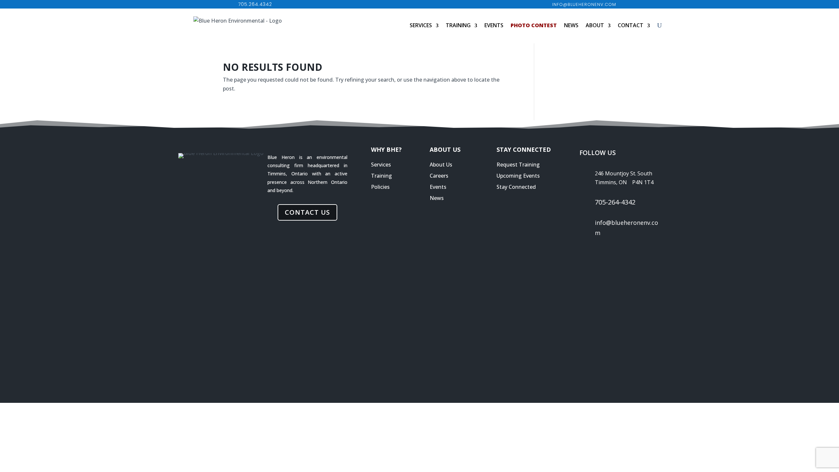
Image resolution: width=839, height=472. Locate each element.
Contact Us (307, 212)
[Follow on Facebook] (611, 254)
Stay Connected (516, 186)
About (595, 25)
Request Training (518, 164)
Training (458, 25)
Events (493, 25)
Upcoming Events (518, 175)
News (571, 25)
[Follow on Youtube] (649, 254)
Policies (380, 186)
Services (421, 25)
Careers (439, 175)
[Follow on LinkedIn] (593, 254)
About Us (441, 164)
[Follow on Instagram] (630, 254)
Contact (630, 25)
